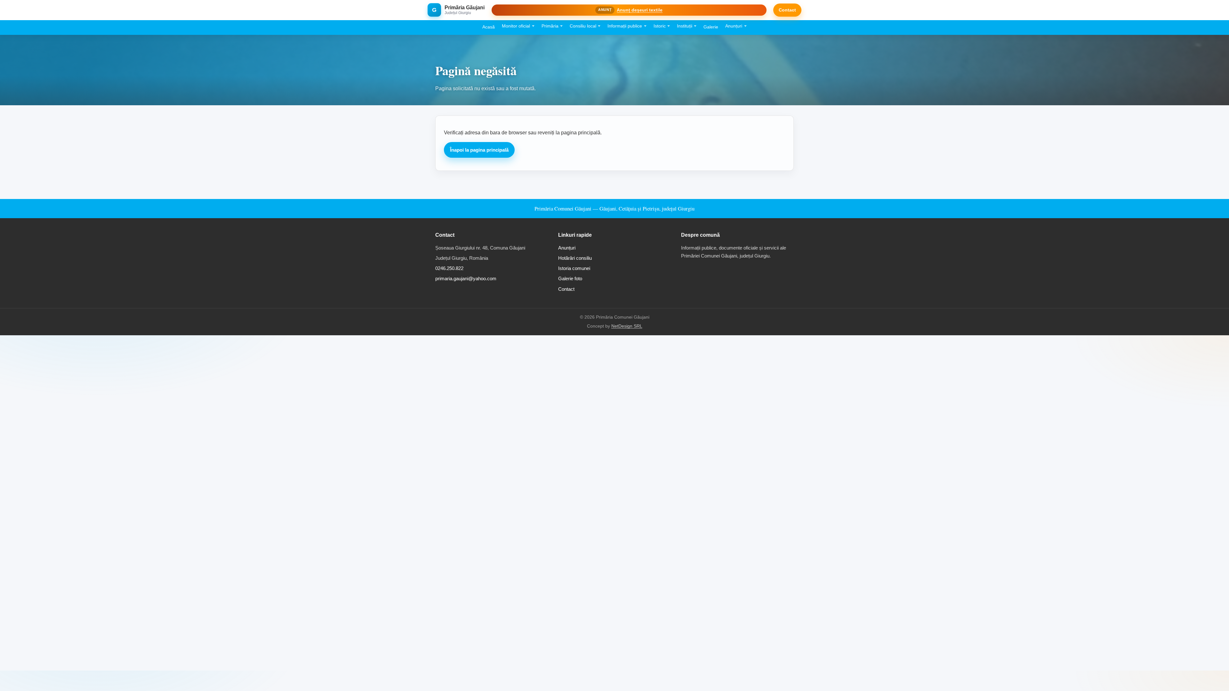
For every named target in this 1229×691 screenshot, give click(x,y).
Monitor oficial (516, 26)
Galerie (710, 27)
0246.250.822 (449, 268)
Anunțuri (733, 26)
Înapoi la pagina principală (479, 150)
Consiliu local (583, 26)
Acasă (488, 27)
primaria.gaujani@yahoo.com (465, 278)
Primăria (550, 26)
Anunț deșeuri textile (640, 9)
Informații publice (624, 26)
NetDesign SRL (626, 326)
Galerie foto (570, 278)
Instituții (684, 26)
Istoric (660, 26)
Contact (787, 9)
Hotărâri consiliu (575, 258)
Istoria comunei (574, 268)
